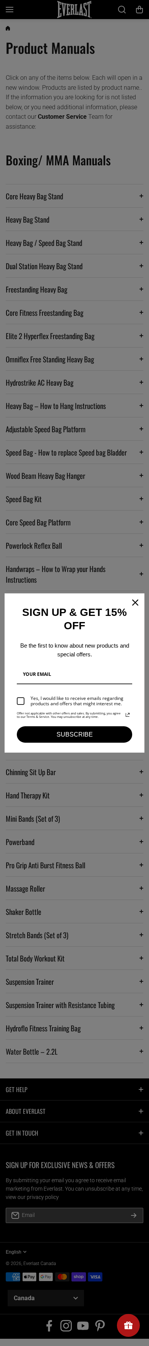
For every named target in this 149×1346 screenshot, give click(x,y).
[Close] (135, 602)
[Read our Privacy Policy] (127, 714)
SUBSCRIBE (75, 734)
